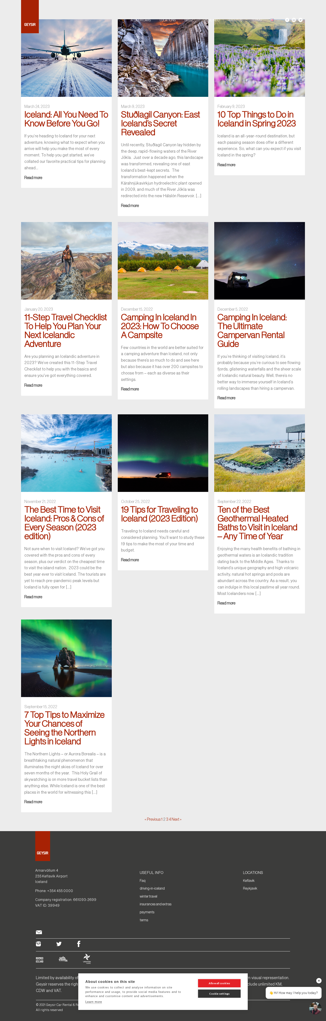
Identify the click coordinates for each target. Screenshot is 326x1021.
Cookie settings (219, 993)
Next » (177, 819)
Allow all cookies (219, 983)
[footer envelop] (39, 933)
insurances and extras (155, 904)
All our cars (141, 20)
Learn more (93, 1001)
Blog (188, 20)
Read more (33, 177)
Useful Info (210, 20)
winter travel (148, 896)
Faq (142, 881)
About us (235, 20)
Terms (256, 20)
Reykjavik (250, 888)
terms (144, 920)
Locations (168, 20)
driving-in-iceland (152, 888)
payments (147, 912)
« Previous (153, 819)
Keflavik (249, 881)
